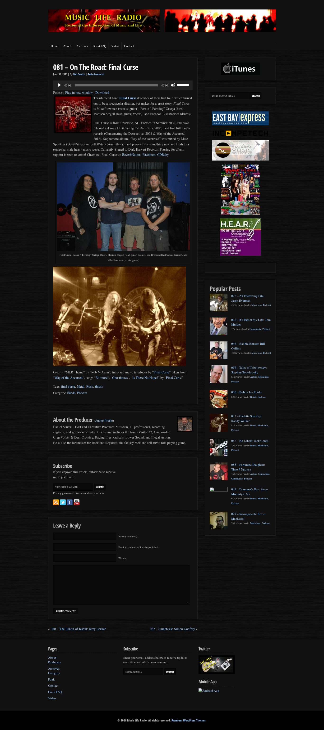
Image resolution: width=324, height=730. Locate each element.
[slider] (183, 85)
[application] (123, 85)
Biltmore (101, 377)
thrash (99, 386)
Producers (54, 662)
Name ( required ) (127, 536)
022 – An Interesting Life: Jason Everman (247, 298)
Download (102, 92)
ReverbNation (131, 154)
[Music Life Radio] (104, 31)
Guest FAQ (99, 46)
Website (122, 558)
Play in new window (79, 92)
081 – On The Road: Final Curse (95, 67)
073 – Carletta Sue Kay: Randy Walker (246, 418)
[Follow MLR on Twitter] (63, 502)
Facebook (148, 154)
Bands (71, 392)
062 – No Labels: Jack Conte (249, 441)
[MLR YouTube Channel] (76, 502)
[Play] (59, 85)
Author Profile (104, 420)
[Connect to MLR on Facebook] (70, 502)
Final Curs (173, 377)
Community (255, 329)
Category (54, 673)
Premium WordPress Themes (188, 720)
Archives (82, 46)
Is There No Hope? (145, 377)
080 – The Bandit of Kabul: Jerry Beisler (78, 629)
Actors (253, 376)
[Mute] (173, 85)
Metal (80, 386)
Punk (51, 679)
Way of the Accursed (69, 377)
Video (115, 46)
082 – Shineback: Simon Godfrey (172, 629)
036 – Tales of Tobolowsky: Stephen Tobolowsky (249, 369)
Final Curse (161, 372)
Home (54, 46)
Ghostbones (120, 377)
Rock (89, 386)
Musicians (256, 305)
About (67, 46)
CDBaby (162, 154)
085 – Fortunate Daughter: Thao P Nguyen (248, 466)
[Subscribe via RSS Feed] (56, 502)
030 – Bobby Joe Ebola (246, 392)
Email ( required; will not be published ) (139, 547)
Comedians (263, 473)
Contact (129, 46)
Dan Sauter (79, 74)
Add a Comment (96, 74)
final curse (68, 386)
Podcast (82, 392)
